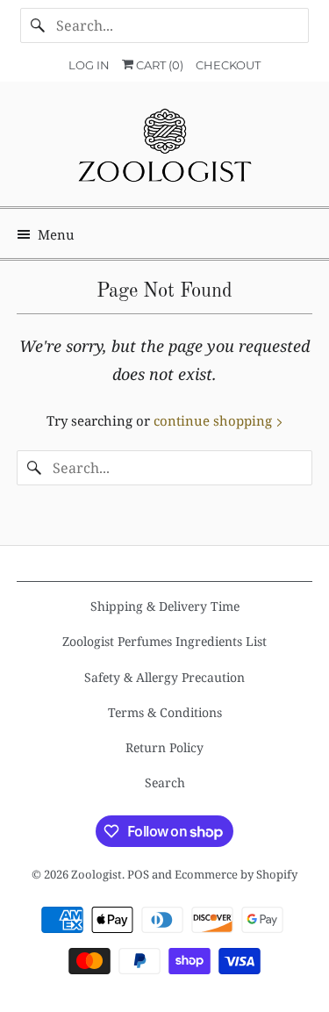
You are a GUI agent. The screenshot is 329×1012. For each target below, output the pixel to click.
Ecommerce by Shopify (236, 874)
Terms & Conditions (165, 712)
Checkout (228, 65)
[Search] (37, 25)
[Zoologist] (164, 150)
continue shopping (214, 420)
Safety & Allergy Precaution (164, 677)
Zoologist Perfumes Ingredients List (164, 641)
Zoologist (96, 874)
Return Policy (164, 747)
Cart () (158, 65)
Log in (89, 65)
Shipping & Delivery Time (165, 606)
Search (165, 782)
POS (138, 874)
